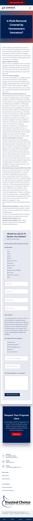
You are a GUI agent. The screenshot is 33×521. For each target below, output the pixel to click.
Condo (9, 256)
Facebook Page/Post (12, 344)
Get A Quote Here (15, 2)
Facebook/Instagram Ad (13, 347)
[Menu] (30, 8)
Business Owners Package (14, 270)
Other (8, 277)
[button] (16, 434)
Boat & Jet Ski (10, 265)
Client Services (6, 478)
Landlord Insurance (12, 260)
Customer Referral (12, 352)
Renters (9, 258)
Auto (8, 251)
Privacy (11, 513)
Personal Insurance (7, 487)
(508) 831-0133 (10, 462)
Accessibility (5, 513)
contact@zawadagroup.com (13, 467)
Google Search (11, 342)
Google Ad (10, 349)
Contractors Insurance (13, 275)
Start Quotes (5, 475)
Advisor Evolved (25, 513)
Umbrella (9, 268)
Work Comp (10, 272)
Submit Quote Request (12, 394)
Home (8, 253)
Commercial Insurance (8, 490)
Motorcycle (10, 263)
